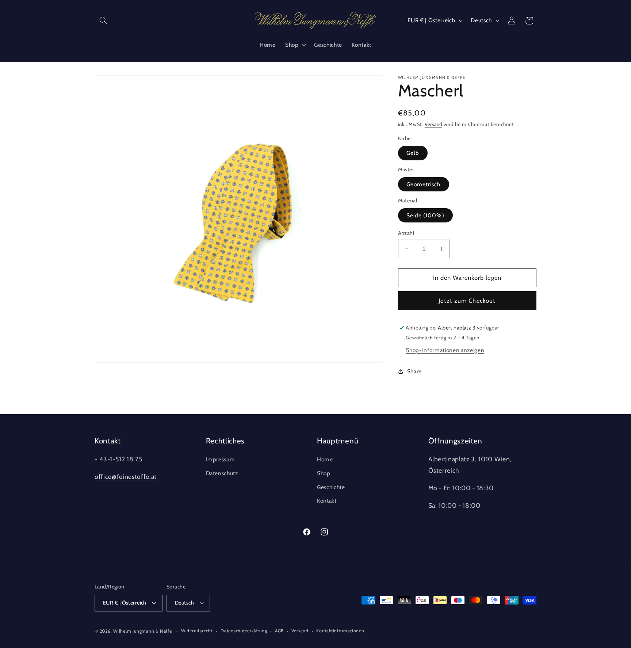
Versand (433, 124)
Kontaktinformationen (340, 630)
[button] (103, 20)
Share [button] (414, 371)
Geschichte (331, 487)
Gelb (412, 152)
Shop (323, 473)
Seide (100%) (425, 215)
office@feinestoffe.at (126, 476)
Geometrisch (423, 184)
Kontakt (327, 500)
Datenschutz (222, 473)
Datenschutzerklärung (244, 630)
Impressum (220, 459)
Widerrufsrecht (197, 630)
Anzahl (406, 233)
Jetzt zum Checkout (467, 300)
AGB (279, 630)
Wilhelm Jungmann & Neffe (142, 631)
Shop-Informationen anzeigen (445, 350)
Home (325, 459)
